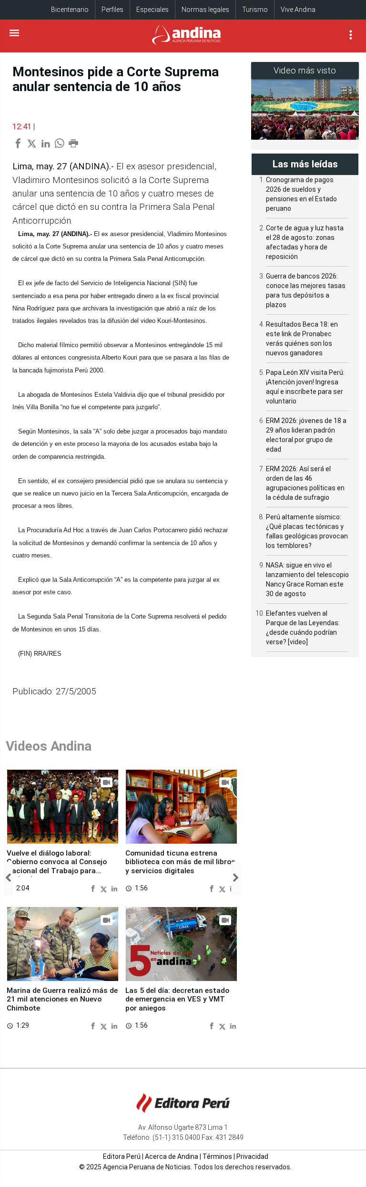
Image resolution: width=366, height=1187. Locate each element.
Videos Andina (49, 746)
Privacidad (252, 1156)
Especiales (152, 9)
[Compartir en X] (105, 888)
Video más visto (305, 70)
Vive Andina (298, 9)
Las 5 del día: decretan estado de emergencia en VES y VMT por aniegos (177, 999)
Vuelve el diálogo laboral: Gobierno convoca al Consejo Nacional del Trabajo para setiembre (57, 866)
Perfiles (112, 9)
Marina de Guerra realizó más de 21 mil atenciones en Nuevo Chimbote (62, 999)
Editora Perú (122, 1156)
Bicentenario (70, 9)
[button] (8, 878)
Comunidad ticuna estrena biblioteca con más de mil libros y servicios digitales (180, 862)
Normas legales (205, 9)
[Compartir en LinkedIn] (114, 888)
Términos (217, 1156)
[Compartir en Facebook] (94, 888)
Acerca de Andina (171, 1156)
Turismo (255, 9)
